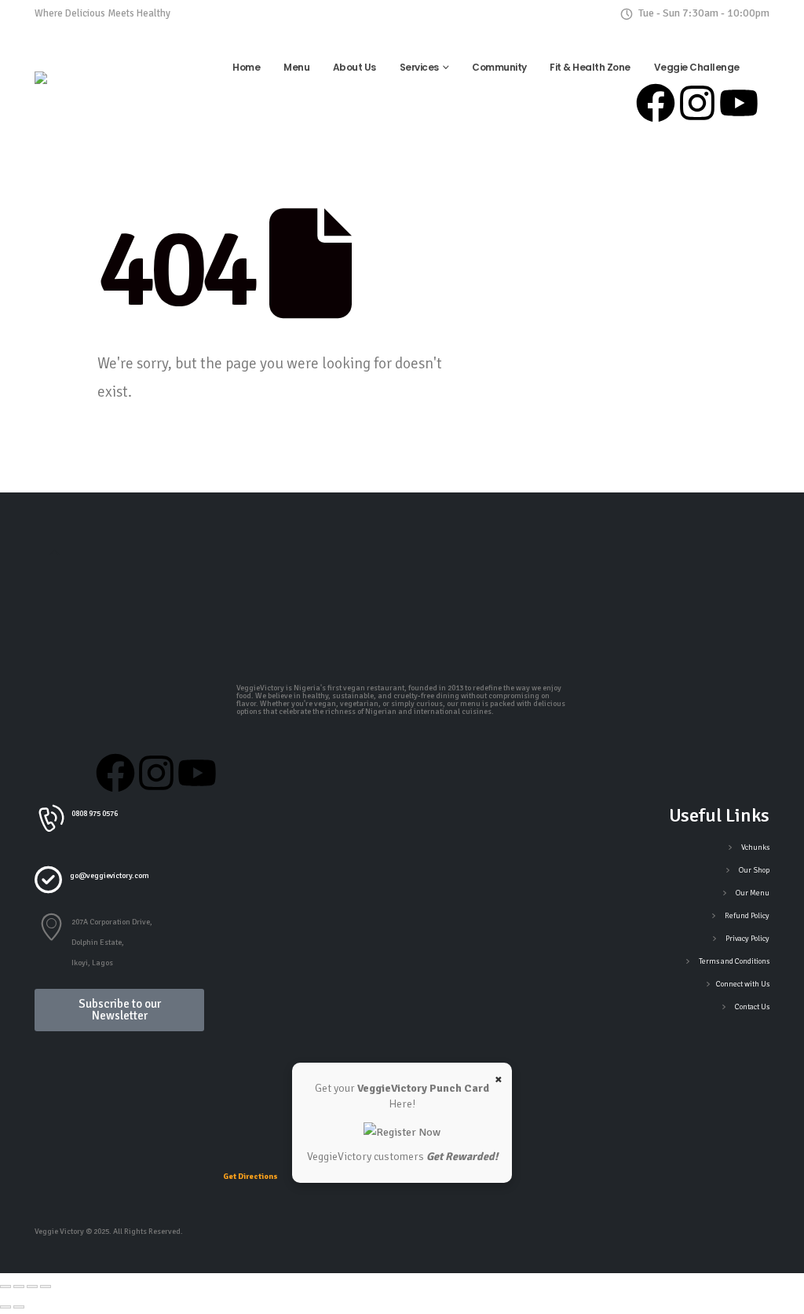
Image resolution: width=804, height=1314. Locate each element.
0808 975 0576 (209, 13)
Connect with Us (742, 984)
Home (246, 67)
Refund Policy (747, 916)
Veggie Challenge (697, 67)
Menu (296, 67)
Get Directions (250, 1176)
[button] (55, 553)
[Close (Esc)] (45, 1286)
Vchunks (755, 847)
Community (499, 67)
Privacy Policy (747, 938)
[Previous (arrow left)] (5, 1307)
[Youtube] (738, 103)
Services (419, 67)
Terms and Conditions (734, 961)
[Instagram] (697, 103)
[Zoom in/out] (5, 1286)
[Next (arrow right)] (18, 1307)
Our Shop (754, 870)
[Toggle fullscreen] (18, 1286)
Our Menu (752, 893)
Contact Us (752, 1007)
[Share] (32, 1286)
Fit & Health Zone (590, 67)
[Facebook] (655, 103)
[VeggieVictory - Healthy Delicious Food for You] (83, 90)
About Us (354, 67)
